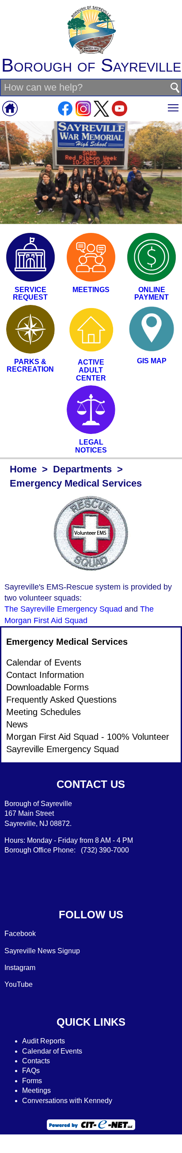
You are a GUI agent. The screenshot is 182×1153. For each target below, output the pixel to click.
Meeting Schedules (43, 712)
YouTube (18, 984)
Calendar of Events (43, 662)
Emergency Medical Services (67, 642)
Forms (32, 1081)
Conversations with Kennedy (67, 1100)
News (17, 724)
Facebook (20, 933)
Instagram (19, 967)
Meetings (36, 1090)
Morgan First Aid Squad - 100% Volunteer (87, 737)
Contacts (36, 1061)
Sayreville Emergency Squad (62, 749)
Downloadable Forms (47, 687)
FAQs (31, 1070)
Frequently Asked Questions (61, 699)
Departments (82, 469)
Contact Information (45, 675)
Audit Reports (43, 1041)
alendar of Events (54, 1051)
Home (23, 469)
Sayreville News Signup (42, 951)
